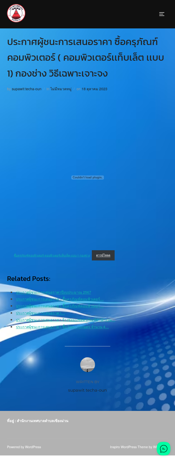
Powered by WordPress (24, 447)
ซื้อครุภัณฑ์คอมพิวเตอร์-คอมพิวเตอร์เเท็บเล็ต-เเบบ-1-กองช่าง (52, 255)
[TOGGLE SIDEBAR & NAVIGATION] (163, 14)
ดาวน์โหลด (103, 255)
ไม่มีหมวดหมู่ (61, 88)
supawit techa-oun (26, 88)
